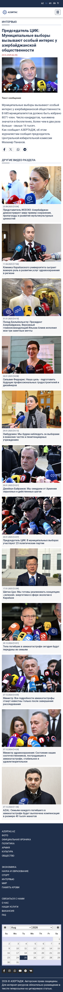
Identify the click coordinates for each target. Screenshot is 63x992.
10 (17, 948)
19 (34, 953)
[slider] (12, 89)
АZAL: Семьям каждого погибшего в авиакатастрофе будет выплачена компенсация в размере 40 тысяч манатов (31, 813)
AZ (42, 3)
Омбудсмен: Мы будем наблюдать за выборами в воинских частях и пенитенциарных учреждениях (31, 437)
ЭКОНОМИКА (9, 867)
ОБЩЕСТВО (8, 855)
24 (17, 957)
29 (58, 957)
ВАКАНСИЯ (8, 911)
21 (51, 953)
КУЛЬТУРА (7, 851)
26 (34, 957)
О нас (5, 902)
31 (17, 962)
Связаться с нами (13, 898)
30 (8, 962)
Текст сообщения (11, 98)
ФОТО (5, 835)
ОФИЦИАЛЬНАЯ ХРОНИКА (16, 839)
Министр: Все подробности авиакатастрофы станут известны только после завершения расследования (28, 701)
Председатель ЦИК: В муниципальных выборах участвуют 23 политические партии (30, 542)
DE (54, 3)
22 (58, 953)
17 (17, 953)
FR (58, 3)
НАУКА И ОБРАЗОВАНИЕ (15, 871)
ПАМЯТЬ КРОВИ (10, 887)
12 (34, 948)
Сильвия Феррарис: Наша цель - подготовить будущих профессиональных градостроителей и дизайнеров (31, 382)
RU (46, 3)
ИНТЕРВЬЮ (9, 21)
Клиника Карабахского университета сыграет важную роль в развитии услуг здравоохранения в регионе (31, 270)
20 (43, 953)
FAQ (4, 915)
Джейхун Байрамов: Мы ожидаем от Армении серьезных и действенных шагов (30, 490)
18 (25, 953)
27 (43, 957)
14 (51, 948)
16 (8, 953)
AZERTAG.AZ (8, 831)
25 (25, 957)
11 (25, 948)
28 (51, 957)
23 (8, 957)
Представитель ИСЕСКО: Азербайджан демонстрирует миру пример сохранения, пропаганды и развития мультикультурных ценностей (28, 214)
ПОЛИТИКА (8, 843)
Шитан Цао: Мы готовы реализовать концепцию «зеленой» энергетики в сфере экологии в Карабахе (31, 594)
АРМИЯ (6, 847)
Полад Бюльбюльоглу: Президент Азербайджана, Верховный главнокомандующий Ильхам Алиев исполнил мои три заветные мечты (30, 326)
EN (50, 3)
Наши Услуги (10, 906)
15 (58, 948)
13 (43, 948)
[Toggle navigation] (57, 12)
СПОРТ (5, 875)
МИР (4, 883)
